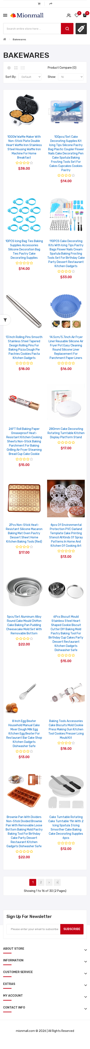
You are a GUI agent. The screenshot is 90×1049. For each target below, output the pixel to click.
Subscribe (71, 929)
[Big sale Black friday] (81, 28)
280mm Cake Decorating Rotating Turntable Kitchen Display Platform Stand (66, 433)
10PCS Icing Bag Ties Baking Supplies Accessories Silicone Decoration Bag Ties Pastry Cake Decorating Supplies (24, 249)
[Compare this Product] (29, 123)
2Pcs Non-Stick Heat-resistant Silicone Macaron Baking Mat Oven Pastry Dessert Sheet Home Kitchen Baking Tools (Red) (24, 533)
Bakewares (19, 39)
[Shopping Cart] (39, 3)
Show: (52, 77)
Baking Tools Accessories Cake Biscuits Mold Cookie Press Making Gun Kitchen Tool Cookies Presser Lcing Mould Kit (66, 729)
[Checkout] (50, 3)
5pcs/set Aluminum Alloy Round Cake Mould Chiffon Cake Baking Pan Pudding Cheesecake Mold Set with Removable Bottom (24, 625)
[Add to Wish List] (18, 123)
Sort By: (10, 77)
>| (57, 882)
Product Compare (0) (62, 67)
